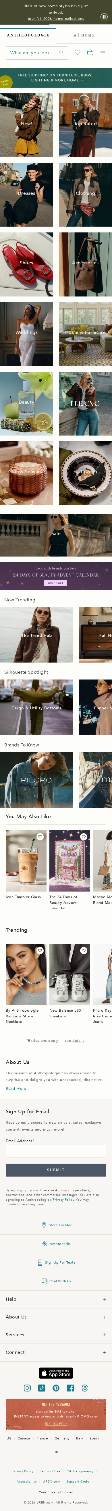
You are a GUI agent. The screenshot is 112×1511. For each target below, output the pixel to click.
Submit (56, 1170)
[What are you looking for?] (61, 53)
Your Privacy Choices (56, 1492)
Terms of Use (50, 1471)
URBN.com (51, 1481)
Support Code (77, 1481)
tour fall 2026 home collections (56, 18)
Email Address (19, 1141)
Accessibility (27, 1481)
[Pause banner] (104, 17)
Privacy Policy (63, 1200)
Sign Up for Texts (60, 1262)
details (78, 1040)
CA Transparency (80, 1471)
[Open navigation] (102, 53)
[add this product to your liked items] (40, 836)
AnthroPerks (60, 1244)
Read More (16, 1088)
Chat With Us (60, 1281)
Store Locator (60, 1225)
